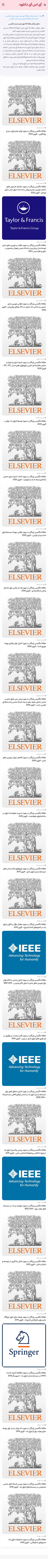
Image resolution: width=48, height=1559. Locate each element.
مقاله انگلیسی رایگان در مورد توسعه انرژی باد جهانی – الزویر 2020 (24, 423)
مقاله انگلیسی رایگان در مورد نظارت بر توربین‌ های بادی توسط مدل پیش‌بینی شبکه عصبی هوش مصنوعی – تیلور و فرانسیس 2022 (24, 248)
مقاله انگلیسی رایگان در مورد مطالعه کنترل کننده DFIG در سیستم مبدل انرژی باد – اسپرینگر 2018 (26, 1374)
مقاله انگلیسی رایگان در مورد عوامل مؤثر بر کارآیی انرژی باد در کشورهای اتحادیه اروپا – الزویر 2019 (24, 926)
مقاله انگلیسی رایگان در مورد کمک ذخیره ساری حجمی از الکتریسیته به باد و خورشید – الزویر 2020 (24, 478)
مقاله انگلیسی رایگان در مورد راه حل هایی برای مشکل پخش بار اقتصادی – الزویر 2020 (24, 589)
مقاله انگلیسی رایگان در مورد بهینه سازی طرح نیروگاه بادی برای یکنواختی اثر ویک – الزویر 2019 (25, 1319)
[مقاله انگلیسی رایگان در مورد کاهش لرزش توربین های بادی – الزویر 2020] (24, 730)
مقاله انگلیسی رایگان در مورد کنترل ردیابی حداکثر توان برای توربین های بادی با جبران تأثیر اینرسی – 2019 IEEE (24, 982)
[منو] (3, 6)
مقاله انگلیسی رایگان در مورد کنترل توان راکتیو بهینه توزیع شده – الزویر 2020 (25, 645)
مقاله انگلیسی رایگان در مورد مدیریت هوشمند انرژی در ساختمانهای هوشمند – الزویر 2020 (24, 815)
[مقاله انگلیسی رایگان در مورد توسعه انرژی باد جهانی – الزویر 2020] (24, 394)
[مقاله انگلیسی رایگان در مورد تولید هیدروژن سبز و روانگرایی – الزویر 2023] (24, 104)
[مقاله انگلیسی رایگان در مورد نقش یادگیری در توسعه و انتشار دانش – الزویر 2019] (24, 1234)
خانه (41, 16)
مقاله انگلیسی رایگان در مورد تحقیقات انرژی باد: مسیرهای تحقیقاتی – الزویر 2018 (27, 1541)
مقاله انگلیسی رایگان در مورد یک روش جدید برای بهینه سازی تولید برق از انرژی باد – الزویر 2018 (24, 1430)
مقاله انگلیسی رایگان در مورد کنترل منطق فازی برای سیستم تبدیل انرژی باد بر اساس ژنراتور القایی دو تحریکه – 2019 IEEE (24, 1094)
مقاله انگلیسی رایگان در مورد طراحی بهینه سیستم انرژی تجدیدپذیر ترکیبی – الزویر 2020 (24, 534)
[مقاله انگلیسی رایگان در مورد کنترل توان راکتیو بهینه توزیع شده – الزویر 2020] (24, 616)
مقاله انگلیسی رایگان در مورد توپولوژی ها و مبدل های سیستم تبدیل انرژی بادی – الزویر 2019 (24, 870)
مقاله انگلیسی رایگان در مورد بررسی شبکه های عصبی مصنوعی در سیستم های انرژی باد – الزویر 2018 (24, 1486)
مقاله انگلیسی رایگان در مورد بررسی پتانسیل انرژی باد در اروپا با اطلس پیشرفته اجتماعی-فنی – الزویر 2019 (25, 1152)
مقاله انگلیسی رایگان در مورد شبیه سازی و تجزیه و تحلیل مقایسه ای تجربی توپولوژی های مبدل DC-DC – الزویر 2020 (24, 365)
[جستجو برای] (45, 6)
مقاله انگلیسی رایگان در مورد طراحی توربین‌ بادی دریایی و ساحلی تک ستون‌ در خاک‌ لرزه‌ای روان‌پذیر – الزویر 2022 (24, 307)
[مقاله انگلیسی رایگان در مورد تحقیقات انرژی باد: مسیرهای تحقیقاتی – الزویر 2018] (24, 1512)
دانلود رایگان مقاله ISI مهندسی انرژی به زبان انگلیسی (22, 16)
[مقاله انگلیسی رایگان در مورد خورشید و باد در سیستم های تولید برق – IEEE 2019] (24, 1178)
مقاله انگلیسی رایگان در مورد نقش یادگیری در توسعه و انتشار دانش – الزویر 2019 (24, 1263)
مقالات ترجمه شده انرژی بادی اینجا (15, 67)
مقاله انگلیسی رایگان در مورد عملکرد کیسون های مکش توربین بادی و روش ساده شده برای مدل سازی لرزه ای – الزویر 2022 (25, 190)
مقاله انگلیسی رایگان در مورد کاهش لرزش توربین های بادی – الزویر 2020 (24, 759)
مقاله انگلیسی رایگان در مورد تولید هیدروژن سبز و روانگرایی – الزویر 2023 (26, 133)
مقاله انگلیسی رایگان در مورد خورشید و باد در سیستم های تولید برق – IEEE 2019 (24, 1207)
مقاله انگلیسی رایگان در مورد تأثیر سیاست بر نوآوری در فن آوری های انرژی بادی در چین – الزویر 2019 (24, 1037)
